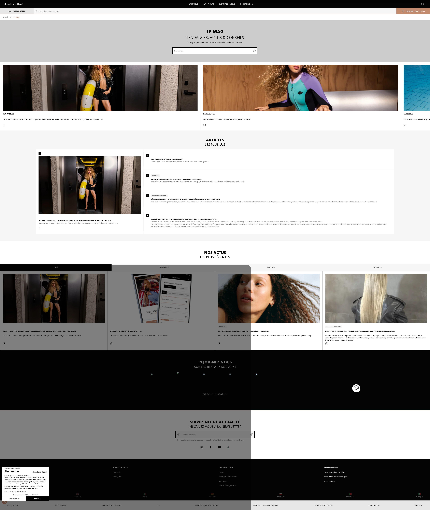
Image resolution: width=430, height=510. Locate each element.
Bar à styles (223, 481)
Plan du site (418, 505)
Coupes (221, 472)
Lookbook (116, 472)
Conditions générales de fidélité (206, 505)
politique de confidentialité (111, 505)
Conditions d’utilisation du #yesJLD (265, 505)
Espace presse (374, 505)
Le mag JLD (117, 477)
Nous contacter (330, 481)
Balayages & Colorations (228, 477)
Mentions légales (61, 505)
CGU (158, 505)
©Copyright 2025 (13, 505)
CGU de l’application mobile (323, 505)
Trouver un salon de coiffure (334, 472)
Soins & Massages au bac (228, 486)
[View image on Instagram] (162, 380)
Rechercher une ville (46, 11)
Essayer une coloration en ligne (335, 477)
